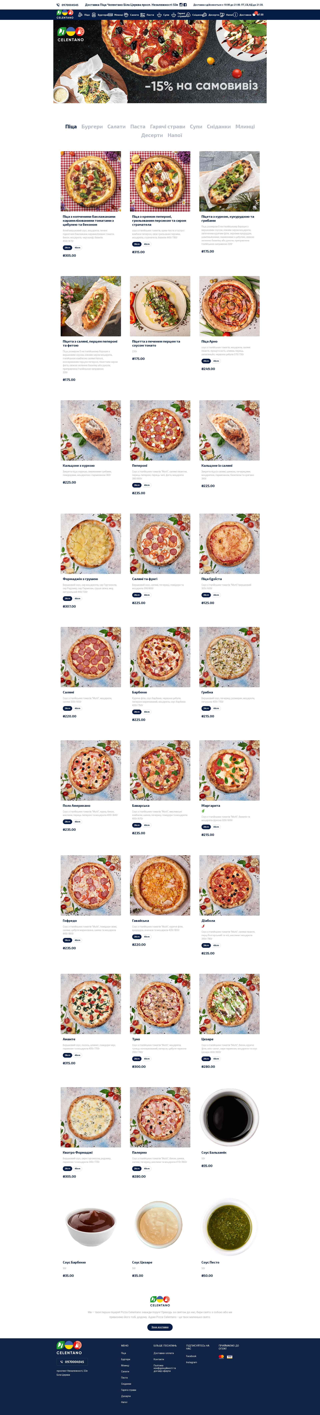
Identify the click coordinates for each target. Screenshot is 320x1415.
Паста (138, 126)
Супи (196, 126)
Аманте (69, 1039)
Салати (117, 126)
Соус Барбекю (74, 1262)
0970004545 (70, 5)
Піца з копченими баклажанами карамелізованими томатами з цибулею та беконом (89, 220)
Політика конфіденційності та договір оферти (165, 1368)
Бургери (92, 126)
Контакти (159, 1359)
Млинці (245, 126)
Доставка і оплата (164, 1353)
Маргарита (211, 805)
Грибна (207, 692)
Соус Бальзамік (214, 1152)
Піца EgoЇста (212, 579)
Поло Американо (76, 805)
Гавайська (140, 920)
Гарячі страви (167, 126)
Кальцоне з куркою (79, 465)
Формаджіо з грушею (80, 579)
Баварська (141, 805)
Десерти (152, 135)
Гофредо (70, 920)
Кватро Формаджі (77, 1152)
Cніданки (219, 126)
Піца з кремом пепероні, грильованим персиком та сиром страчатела (159, 220)
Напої (175, 135)
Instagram (191, 1362)
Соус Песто (210, 1262)
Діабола (208, 920)
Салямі (68, 692)
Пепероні (139, 465)
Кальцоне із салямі (217, 465)
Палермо (139, 1152)
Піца (71, 126)
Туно (136, 1039)
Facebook (191, 1356)
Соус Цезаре (142, 1262)
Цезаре (208, 1039)
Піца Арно (210, 341)
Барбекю (139, 692)
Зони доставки (160, 1327)
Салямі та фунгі (144, 579)
